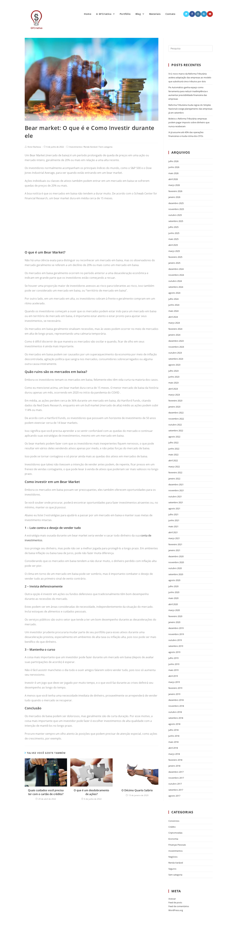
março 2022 (174, 466)
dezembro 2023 (176, 340)
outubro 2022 (175, 424)
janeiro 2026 (174, 197)
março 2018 (174, 753)
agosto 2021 (174, 508)
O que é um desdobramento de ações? (91, 792)
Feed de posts (175, 902)
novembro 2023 (176, 346)
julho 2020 (173, 586)
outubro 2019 (175, 640)
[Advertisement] (91, 227)
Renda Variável (90, 146)
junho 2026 (173, 167)
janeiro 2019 (174, 694)
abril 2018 (173, 747)
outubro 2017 (175, 783)
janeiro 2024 (174, 334)
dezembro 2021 (176, 484)
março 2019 (174, 682)
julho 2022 (173, 442)
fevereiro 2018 (175, 759)
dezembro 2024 (176, 268)
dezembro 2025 (176, 203)
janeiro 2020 (174, 622)
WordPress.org (175, 910)
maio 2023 (173, 382)
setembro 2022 (175, 430)
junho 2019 (173, 664)
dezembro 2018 (176, 699)
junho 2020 (173, 592)
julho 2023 (173, 370)
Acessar (172, 898)
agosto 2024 (174, 292)
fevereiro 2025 (175, 256)
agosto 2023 (174, 364)
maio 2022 (173, 454)
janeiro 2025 (174, 262)
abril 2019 (173, 675)
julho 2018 (173, 729)
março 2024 (174, 322)
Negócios (172, 856)
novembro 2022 (176, 418)
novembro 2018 (176, 705)
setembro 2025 (175, 221)
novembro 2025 (176, 209)
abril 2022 (173, 460)
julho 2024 (173, 298)
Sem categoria (105, 146)
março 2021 (174, 538)
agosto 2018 (174, 724)
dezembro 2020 (176, 556)
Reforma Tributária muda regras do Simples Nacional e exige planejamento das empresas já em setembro (190, 108)
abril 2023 (173, 388)
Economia (173, 838)
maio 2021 (173, 526)
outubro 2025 (175, 215)
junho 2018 (173, 735)
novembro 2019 (176, 634)
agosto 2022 (174, 436)
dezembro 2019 (176, 628)
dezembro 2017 (176, 771)
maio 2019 (173, 670)
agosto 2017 (174, 795)
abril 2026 (173, 179)
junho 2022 (173, 448)
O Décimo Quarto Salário (137, 790)
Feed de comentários (178, 906)
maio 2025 (173, 239)
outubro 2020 (175, 568)
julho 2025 (173, 227)
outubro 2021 (175, 496)
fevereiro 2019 (175, 687)
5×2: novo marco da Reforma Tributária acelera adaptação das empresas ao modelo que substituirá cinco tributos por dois (189, 77)
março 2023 (174, 394)
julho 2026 (173, 161)
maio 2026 (173, 173)
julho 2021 (173, 514)
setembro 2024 (175, 286)
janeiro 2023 (174, 406)
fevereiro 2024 (175, 328)
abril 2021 (173, 532)
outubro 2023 (175, 352)
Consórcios (173, 820)
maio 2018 (173, 741)
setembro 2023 (175, 358)
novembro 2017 (176, 777)
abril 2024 (173, 316)
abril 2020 (173, 604)
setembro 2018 (175, 717)
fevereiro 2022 (175, 472)
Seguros (172, 868)
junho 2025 (173, 233)
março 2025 (174, 251)
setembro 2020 (175, 574)
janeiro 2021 (174, 550)
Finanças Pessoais (177, 844)
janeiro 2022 (174, 478)
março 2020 (174, 610)
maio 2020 (173, 598)
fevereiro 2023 (175, 400)
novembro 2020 (176, 562)
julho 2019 (173, 658)
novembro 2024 (176, 274)
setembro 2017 (175, 789)
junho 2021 (173, 520)
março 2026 (174, 185)
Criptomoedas (175, 832)
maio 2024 (173, 310)
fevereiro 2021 (175, 544)
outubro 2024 (175, 280)
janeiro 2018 (174, 765)
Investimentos (75, 146)
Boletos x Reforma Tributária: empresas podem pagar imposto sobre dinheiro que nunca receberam (188, 122)
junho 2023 (173, 376)
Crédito (172, 826)
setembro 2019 (175, 646)
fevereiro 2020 (175, 616)
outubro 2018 (175, 712)
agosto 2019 (174, 652)
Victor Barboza (34, 146)
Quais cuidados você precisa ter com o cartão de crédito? (46, 792)
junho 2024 (173, 304)
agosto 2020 (174, 580)
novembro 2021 (176, 490)
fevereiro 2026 (175, 191)
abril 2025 (173, 244)
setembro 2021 (175, 502)
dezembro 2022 (176, 412)
